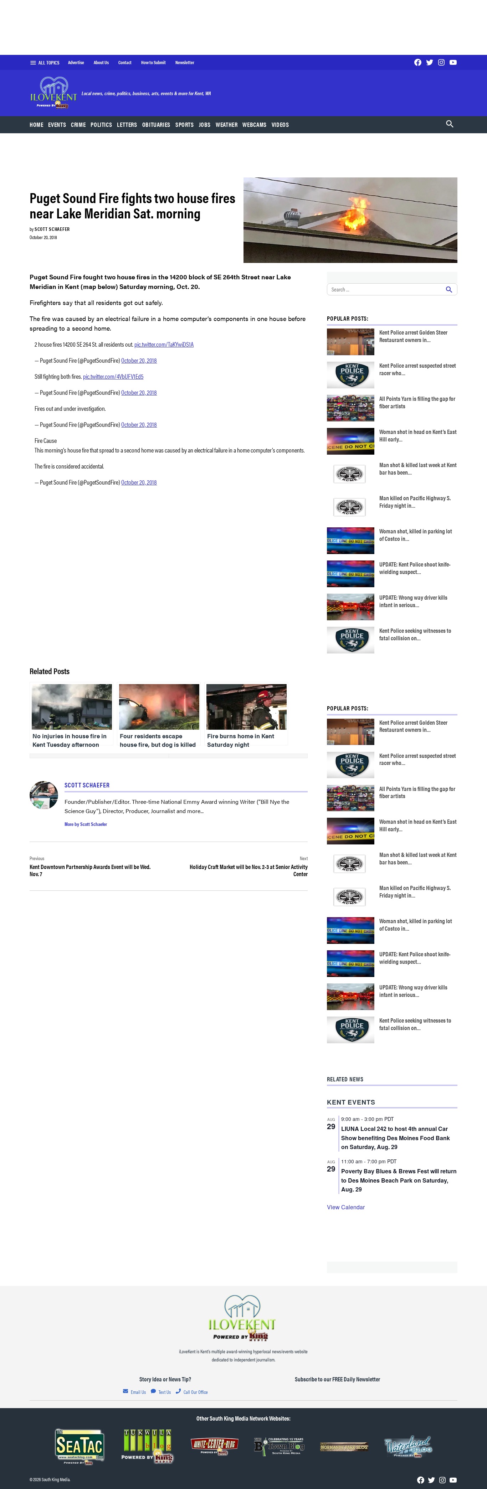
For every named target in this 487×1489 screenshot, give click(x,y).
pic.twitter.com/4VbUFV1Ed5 (113, 376)
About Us (101, 62)
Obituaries (156, 124)
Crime (78, 124)
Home (36, 124)
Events (57, 124)
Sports (184, 124)
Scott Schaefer (52, 228)
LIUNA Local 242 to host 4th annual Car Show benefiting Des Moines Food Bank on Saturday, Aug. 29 (395, 1137)
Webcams (254, 124)
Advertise (76, 62)
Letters (127, 124)
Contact (125, 62)
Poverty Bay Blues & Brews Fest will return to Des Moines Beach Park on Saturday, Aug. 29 (399, 1180)
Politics (101, 124)
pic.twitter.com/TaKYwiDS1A (164, 344)
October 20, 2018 (139, 360)
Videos (280, 124)
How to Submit (153, 62)
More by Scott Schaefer (86, 823)
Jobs (205, 124)
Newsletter (184, 62)
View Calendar (346, 1207)
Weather (226, 124)
